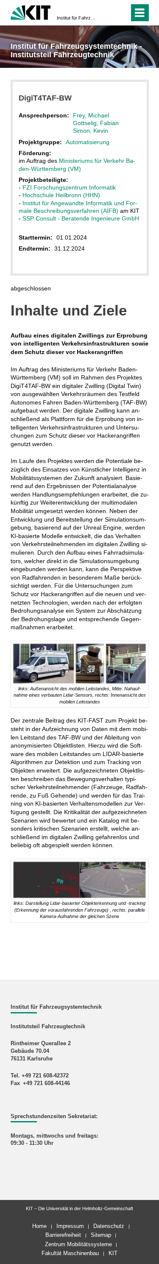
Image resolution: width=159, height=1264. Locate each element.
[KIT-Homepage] (31, 11)
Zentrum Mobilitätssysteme (78, 1244)
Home (39, 1226)
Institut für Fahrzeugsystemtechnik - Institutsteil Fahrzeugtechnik (77, 17)
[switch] (107, 12)
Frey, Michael (91, 115)
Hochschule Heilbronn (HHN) (61, 195)
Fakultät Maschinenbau (70, 1253)
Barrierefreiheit (63, 1235)
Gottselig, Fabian (96, 123)
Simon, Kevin (90, 130)
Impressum (70, 1226)
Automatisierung (87, 142)
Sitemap (101, 1235)
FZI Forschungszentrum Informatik (69, 187)
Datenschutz (108, 1226)
